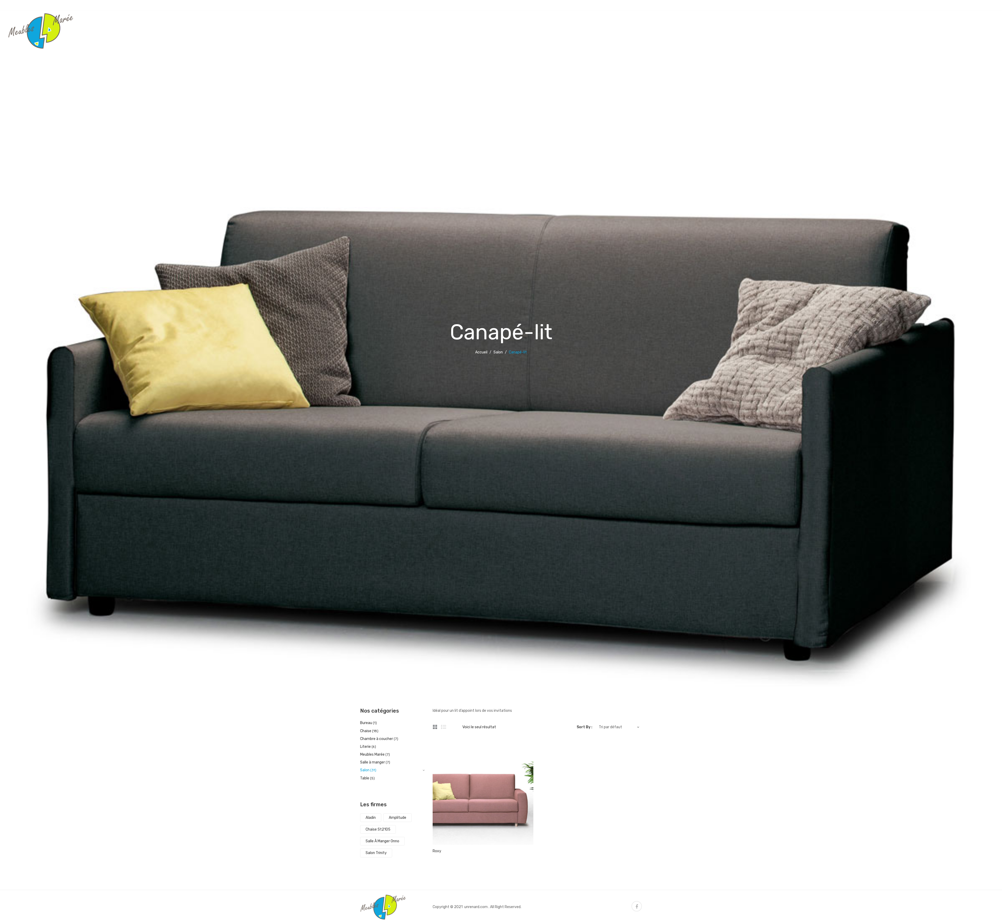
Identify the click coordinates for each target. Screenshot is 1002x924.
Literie (365, 746)
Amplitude (397, 817)
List (443, 727)
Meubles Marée (372, 754)
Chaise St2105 (378, 829)
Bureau (366, 723)
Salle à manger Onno (382, 841)
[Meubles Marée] (40, 30)
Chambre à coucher (376, 739)
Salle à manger (372, 762)
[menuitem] (181, 21)
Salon (498, 352)
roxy (437, 851)
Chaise (365, 731)
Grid (435, 727)
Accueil (481, 352)
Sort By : (584, 727)
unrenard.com (476, 907)
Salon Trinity (376, 853)
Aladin (371, 817)
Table (364, 778)
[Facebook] (636, 906)
